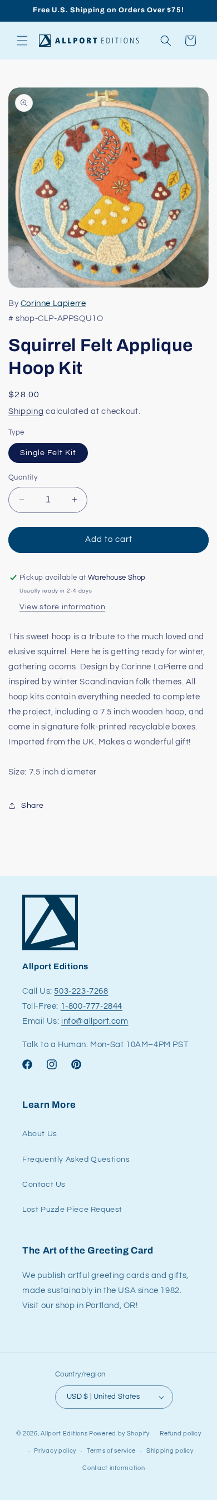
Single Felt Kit (48, 453)
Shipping (26, 411)
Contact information (113, 1468)
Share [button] (32, 806)
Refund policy (180, 1433)
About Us (39, 1134)
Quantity (22, 477)
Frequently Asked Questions (76, 1159)
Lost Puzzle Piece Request (72, 1209)
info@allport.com (95, 1021)
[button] (22, 40)
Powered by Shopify (119, 1433)
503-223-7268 (81, 991)
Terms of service (111, 1451)
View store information (62, 607)
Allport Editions (64, 1433)
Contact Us (44, 1184)
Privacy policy (55, 1451)
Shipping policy (170, 1451)
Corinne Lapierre (53, 303)
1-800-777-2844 (91, 1006)
